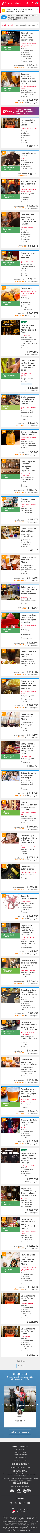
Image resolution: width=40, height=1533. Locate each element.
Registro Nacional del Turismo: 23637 (25, 1527)
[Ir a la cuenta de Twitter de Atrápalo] (16, 1503)
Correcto (7, 406)
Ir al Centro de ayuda (20, 1452)
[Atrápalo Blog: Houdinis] (11, 1503)
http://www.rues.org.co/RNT (24, 1530)
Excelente (7, 47)
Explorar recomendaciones (20, 1432)
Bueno (6, 812)
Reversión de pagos (20, 1457)
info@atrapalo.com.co (22, 1486)
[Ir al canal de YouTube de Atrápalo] (28, 1503)
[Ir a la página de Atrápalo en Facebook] (20, 1503)
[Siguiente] (21, 1366)
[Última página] (25, 1366)
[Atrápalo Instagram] (24, 1503)
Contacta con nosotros (20, 1455)
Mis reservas (20, 1450)
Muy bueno (8, 970)
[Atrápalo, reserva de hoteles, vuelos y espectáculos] (3, 3)
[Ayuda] (32, 3)
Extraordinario (9, 168)
